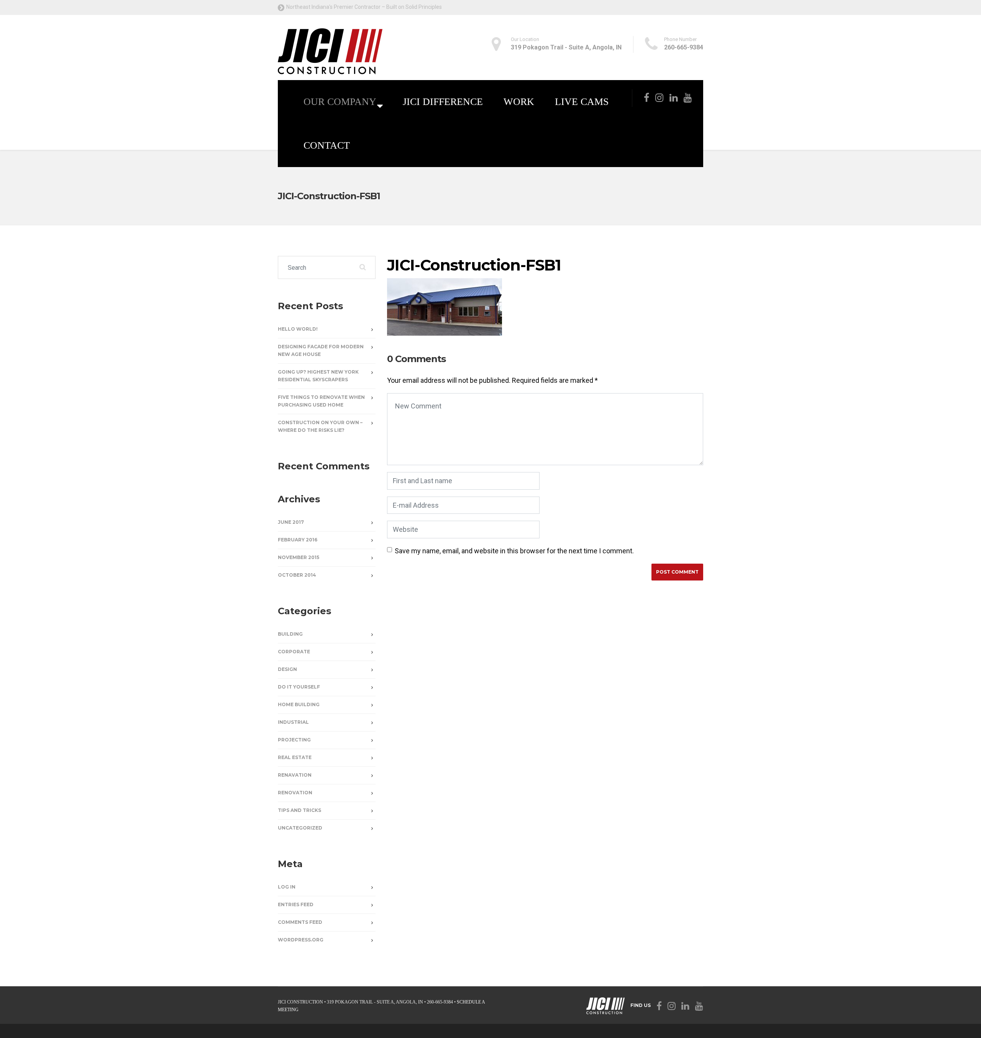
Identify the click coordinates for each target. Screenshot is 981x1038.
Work (519, 101)
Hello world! (298, 329)
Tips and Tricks (299, 810)
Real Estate (295, 757)
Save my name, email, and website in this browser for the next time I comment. (514, 551)
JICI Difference (443, 101)
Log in (286, 887)
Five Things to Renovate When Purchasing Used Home (321, 401)
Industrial (293, 722)
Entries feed (295, 904)
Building (290, 634)
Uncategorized (300, 828)
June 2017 (291, 522)
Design (287, 669)
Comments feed (300, 922)
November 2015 (298, 557)
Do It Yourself (299, 687)
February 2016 (297, 540)
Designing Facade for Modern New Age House (321, 350)
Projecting (294, 740)
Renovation (295, 792)
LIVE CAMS (582, 101)
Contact (326, 145)
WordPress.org (300, 940)
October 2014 (297, 575)
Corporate (294, 651)
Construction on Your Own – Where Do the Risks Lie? (320, 426)
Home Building (299, 704)
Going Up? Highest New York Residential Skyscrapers (318, 375)
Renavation (295, 775)
